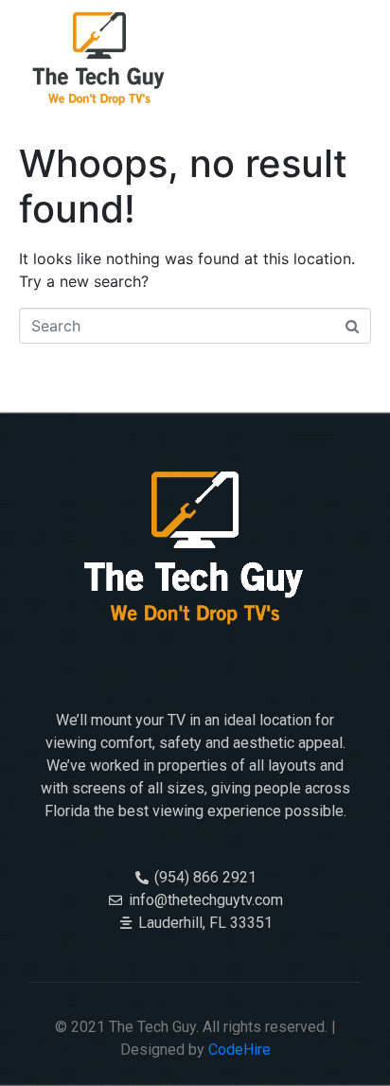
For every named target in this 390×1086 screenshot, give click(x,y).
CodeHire (239, 1050)
